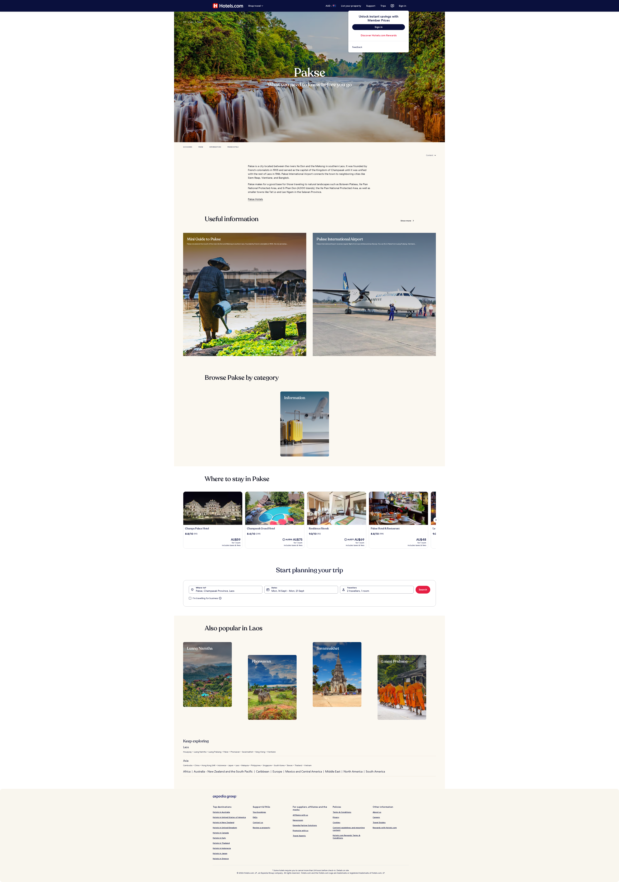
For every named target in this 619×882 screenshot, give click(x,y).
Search (423, 589)
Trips (383, 5)
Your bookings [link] (259, 812)
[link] (378, 47)
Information (215, 147)
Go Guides (187, 147)
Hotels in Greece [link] (221, 858)
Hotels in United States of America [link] (229, 817)
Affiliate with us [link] (300, 815)
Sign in (402, 5)
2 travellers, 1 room (358, 591)
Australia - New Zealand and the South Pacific (223, 771)
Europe (277, 771)
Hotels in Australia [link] (221, 812)
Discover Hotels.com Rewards (379, 35)
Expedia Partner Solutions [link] (305, 825)
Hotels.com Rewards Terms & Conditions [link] (346, 836)
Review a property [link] (261, 827)
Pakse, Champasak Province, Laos (215, 591)
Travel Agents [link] (299, 835)
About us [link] (377, 812)
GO (184, 22)
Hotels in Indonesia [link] (222, 848)
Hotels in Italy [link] (219, 838)
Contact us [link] (258, 822)
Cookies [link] (336, 822)
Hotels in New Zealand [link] (223, 822)
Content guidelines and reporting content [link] (349, 828)
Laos (191, 22)
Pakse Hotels (232, 147)
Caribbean (262, 771)
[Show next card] (435, 520)
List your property (351, 5)
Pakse (200, 147)
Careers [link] (376, 817)
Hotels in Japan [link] (220, 853)
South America (375, 771)
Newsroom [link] (298, 820)
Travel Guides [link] (379, 822)
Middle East (332, 771)
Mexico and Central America (303, 771)
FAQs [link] (255, 817)
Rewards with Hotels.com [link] (385, 827)
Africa (187, 771)
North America (353, 771)
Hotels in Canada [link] (221, 833)
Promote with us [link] (300, 830)
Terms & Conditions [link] (342, 812)
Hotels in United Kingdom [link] (225, 827)
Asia (185, 761)
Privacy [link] (336, 817)
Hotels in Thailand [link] (221, 843)
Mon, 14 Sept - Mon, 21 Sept (287, 591)
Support (370, 5)
